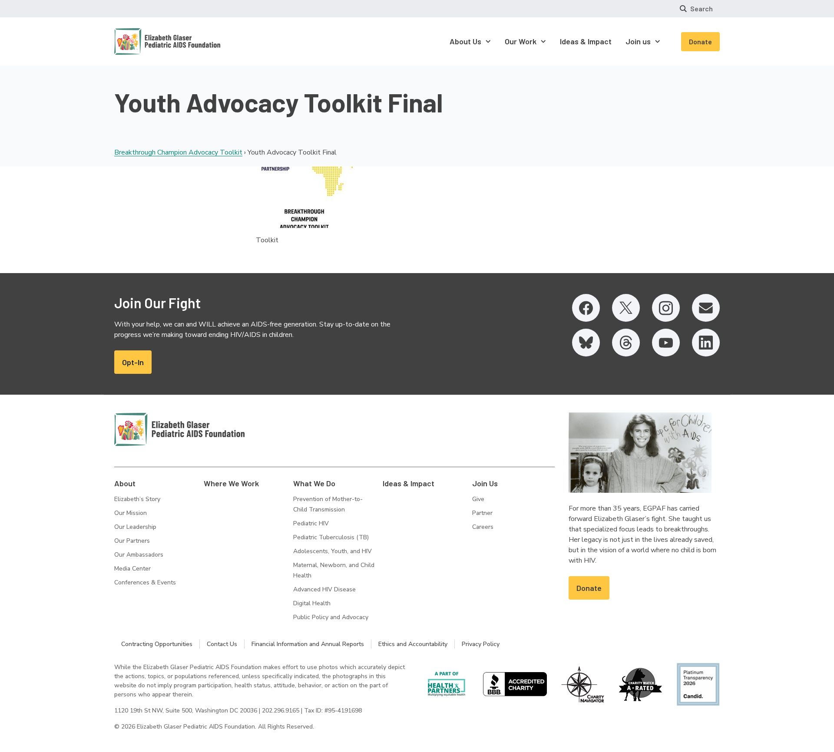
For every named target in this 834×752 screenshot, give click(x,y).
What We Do (314, 483)
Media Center (132, 568)
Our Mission (130, 513)
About (125, 483)
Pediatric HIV (311, 523)
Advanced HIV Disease (324, 589)
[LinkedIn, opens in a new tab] (706, 342)
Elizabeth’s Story (137, 499)
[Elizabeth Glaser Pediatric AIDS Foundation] (179, 429)
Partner (482, 513)
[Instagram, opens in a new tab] (666, 308)
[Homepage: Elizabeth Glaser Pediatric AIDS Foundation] (144, 41)
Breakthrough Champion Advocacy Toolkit (178, 152)
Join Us (485, 483)
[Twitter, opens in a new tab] (626, 308)
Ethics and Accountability (412, 644)
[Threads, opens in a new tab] (626, 342)
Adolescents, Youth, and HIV (332, 551)
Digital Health (312, 603)
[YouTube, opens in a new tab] (666, 342)
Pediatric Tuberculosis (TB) (331, 537)
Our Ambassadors (138, 555)
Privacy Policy (481, 644)
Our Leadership (135, 527)
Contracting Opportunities (156, 644)
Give (478, 499)
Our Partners (132, 541)
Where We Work (231, 483)
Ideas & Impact (408, 483)
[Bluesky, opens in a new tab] (586, 342)
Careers (482, 527)
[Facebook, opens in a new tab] (586, 308)
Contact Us (222, 644)
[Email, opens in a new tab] (706, 308)
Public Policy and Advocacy (330, 617)
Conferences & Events (145, 582)
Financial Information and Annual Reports (308, 644)
